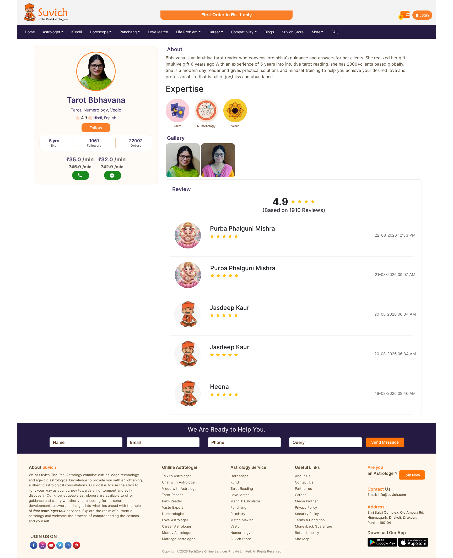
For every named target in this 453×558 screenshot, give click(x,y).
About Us (302, 476)
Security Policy (307, 514)
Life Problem (186, 32)
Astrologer (51, 32)
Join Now (411, 475)
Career (214, 32)
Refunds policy (307, 532)
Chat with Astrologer (179, 482)
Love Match (158, 32)
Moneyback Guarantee (313, 526)
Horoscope (99, 32)
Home (34, 31)
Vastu (235, 526)
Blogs (269, 32)
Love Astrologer (175, 520)
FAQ (334, 32)
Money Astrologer (177, 532)
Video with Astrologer (180, 488)
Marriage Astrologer (178, 539)
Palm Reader (172, 501)
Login (424, 15)
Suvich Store (293, 32)
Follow (95, 127)
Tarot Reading (241, 488)
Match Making (242, 520)
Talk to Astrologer (176, 476)
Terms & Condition (310, 520)
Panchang (128, 32)
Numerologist (173, 514)
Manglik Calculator (245, 501)
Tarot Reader (172, 495)
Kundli (76, 32)
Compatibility (242, 32)
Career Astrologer (176, 526)
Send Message (385, 442)
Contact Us (304, 482)
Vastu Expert (172, 507)
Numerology (240, 532)
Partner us (303, 488)
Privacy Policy (306, 507)
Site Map (302, 539)
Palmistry (237, 514)
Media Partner (306, 501)
